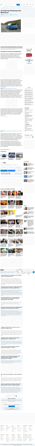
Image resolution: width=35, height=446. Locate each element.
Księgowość (4, 6)
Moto (22, 6)
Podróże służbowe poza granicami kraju (29, 131)
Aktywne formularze (29, 115)
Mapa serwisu (30, 444)
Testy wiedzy (7, 441)
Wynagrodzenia (8, 427)
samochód (2, 139)
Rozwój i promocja (2, 438)
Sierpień (31, 135)
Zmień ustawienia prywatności (12, 444)
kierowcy (18, 55)
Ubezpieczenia (7, 428)
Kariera (21, 444)
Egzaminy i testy (8, 438)
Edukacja (29, 6)
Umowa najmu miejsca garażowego (29, 118)
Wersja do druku (5, 167)
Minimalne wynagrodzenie (26, 436)
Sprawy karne (13, 427)
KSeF (31, 6)
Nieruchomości (25, 6)
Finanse (30, 428)
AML (23, 432)
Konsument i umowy (14, 428)
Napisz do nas (12, 167)
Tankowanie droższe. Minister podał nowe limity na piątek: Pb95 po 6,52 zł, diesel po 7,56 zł (29, 98)
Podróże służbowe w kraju (28, 129)
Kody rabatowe (30, 437)
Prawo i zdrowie (13, 431)
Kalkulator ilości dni (20, 436)
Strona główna (2, 8)
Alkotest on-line (13, 272)
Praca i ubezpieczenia (20, 428)
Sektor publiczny (13, 6)
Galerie (5, 272)
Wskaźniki (27, 124)
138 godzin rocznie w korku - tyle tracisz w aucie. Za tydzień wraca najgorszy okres (29, 96)
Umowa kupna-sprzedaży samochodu (28, 117)
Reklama (27, 444)
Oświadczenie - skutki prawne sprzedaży (28, 121)
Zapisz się (11, 406)
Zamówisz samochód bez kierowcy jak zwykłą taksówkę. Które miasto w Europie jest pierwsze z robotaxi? (29, 94)
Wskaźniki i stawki (25, 434)
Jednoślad (2, 272)
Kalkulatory (19, 434)
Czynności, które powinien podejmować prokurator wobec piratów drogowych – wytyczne (28, 100)
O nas (1, 444)
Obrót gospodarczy (3, 428)
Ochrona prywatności (5, 444)
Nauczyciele (7, 437)
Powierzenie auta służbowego (28, 119)
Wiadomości (30, 426)
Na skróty (30, 434)
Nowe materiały (26, 161)
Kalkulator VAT (19, 437)
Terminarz (27, 135)
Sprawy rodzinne (13, 426)
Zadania (1, 437)
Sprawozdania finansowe (26, 431)
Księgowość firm (3, 425)
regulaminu (12, 404)
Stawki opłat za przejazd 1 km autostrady (28, 127)
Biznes (9, 6)
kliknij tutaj (15, 409)
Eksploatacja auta (11, 8)
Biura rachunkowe (25, 425)
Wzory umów (30, 438)
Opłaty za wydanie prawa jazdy (28, 125)
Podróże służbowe (25, 438)
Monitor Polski (13, 436)
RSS (22, 444)
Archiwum (30, 436)
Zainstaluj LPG (8, 272)
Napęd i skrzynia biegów (16, 8)
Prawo (16, 6)
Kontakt (25, 444)
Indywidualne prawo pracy (9, 426)
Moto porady (7, 8)
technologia (18, 133)
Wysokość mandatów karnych (28, 128)
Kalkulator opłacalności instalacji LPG (29, 110)
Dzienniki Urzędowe (14, 437)
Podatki (1, 426)
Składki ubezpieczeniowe (26, 437)
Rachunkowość (2, 427)
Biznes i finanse (19, 426)
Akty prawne (13, 434)
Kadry (7, 6)
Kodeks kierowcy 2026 (29, 61)
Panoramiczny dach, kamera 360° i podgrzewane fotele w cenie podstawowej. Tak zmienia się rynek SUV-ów (29, 90)
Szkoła (7, 436)
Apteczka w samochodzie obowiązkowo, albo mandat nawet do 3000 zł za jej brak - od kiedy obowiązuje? (29, 104)
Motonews (2, 271)
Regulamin (18, 444)
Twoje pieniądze (19, 6)
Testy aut (9, 271)
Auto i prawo (12, 271)
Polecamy (25, 205)
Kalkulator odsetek (19, 438)
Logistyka (16, 271)
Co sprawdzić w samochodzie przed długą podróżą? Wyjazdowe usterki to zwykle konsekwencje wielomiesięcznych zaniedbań (29, 102)
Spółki (18, 427)
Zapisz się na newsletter (19, 168)
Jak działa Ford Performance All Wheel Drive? (8, 49)
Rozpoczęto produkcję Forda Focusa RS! (10, 88)
